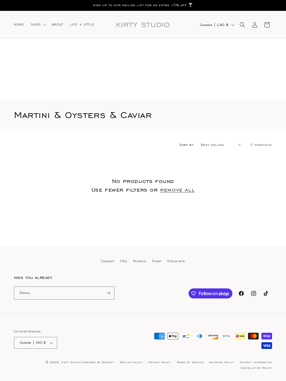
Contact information (256, 362)
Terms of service (190, 362)
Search (139, 261)
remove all (177, 189)
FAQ (123, 261)
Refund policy (131, 362)
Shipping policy (221, 362)
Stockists (176, 261)
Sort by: (187, 145)
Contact (108, 261)
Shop (156, 261)
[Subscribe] (108, 293)
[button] (37, 24)
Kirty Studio (71, 362)
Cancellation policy (256, 368)
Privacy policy (159, 362)
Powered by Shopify (98, 362)
